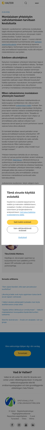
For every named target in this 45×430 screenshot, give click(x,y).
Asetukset (22, 237)
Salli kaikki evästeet (22, 222)
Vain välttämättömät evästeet (23, 229)
